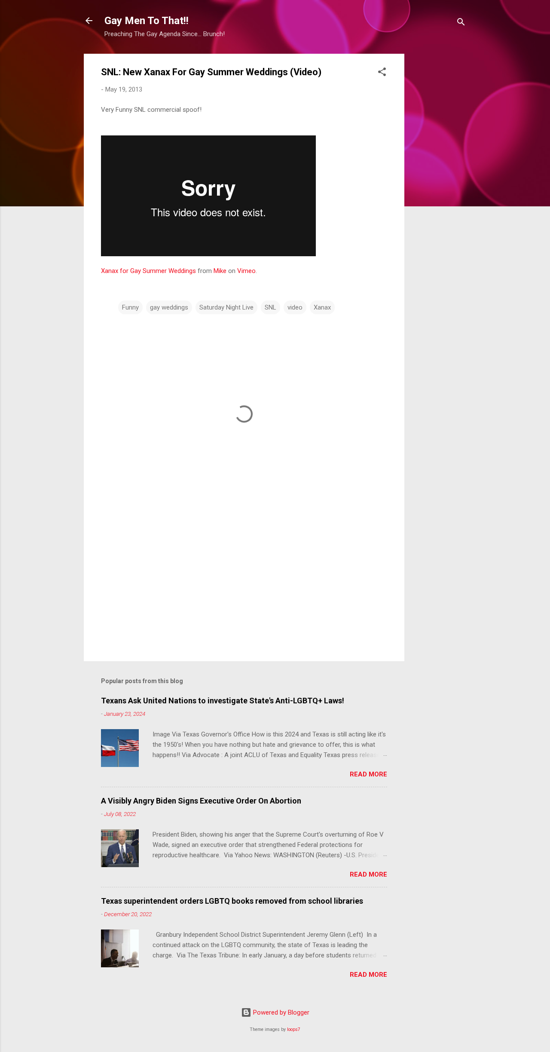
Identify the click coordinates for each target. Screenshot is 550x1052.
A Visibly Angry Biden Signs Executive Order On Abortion (201, 800)
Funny (130, 307)
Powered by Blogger (280, 1012)
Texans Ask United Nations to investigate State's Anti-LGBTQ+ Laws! (222, 700)
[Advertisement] (438, 183)
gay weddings (169, 307)
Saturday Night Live (226, 307)
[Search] (461, 23)
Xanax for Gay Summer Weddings (148, 271)
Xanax (322, 307)
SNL (270, 307)
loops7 (293, 1029)
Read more (368, 774)
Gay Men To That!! (146, 21)
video (294, 307)
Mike (220, 271)
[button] (382, 73)
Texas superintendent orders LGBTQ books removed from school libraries (232, 900)
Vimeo (246, 271)
